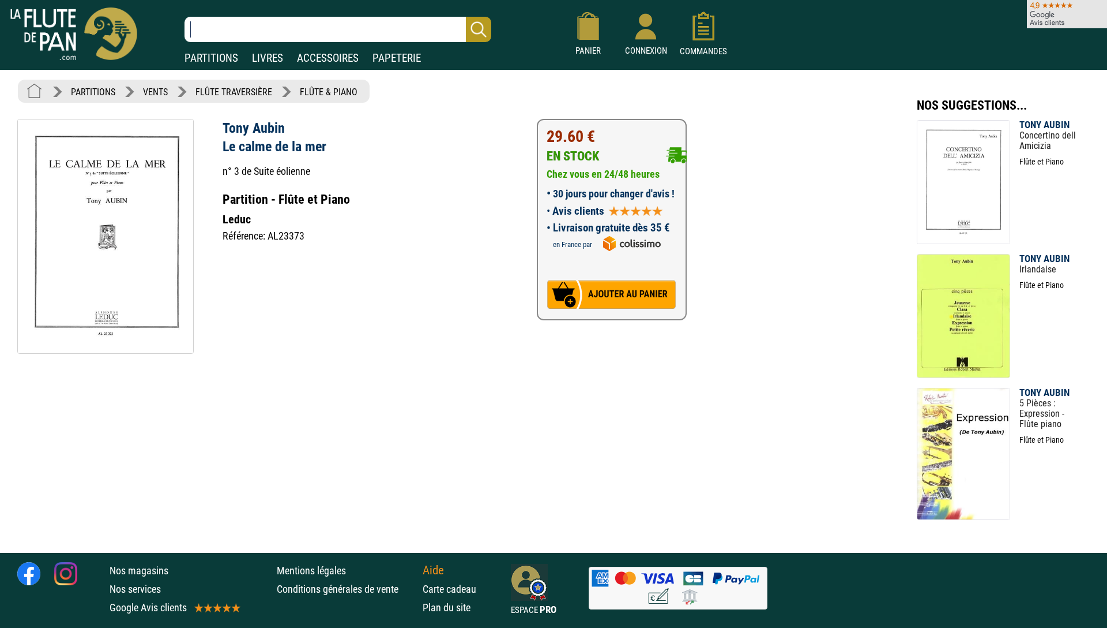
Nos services (135, 589)
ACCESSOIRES (328, 58)
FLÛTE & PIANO (328, 92)
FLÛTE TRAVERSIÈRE (233, 92)
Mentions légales (311, 571)
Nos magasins (139, 571)
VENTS (155, 92)
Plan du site (446, 607)
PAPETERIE (396, 58)
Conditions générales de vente (347, 589)
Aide (433, 570)
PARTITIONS (211, 58)
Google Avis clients (148, 607)
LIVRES (267, 58)
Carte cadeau (449, 589)
